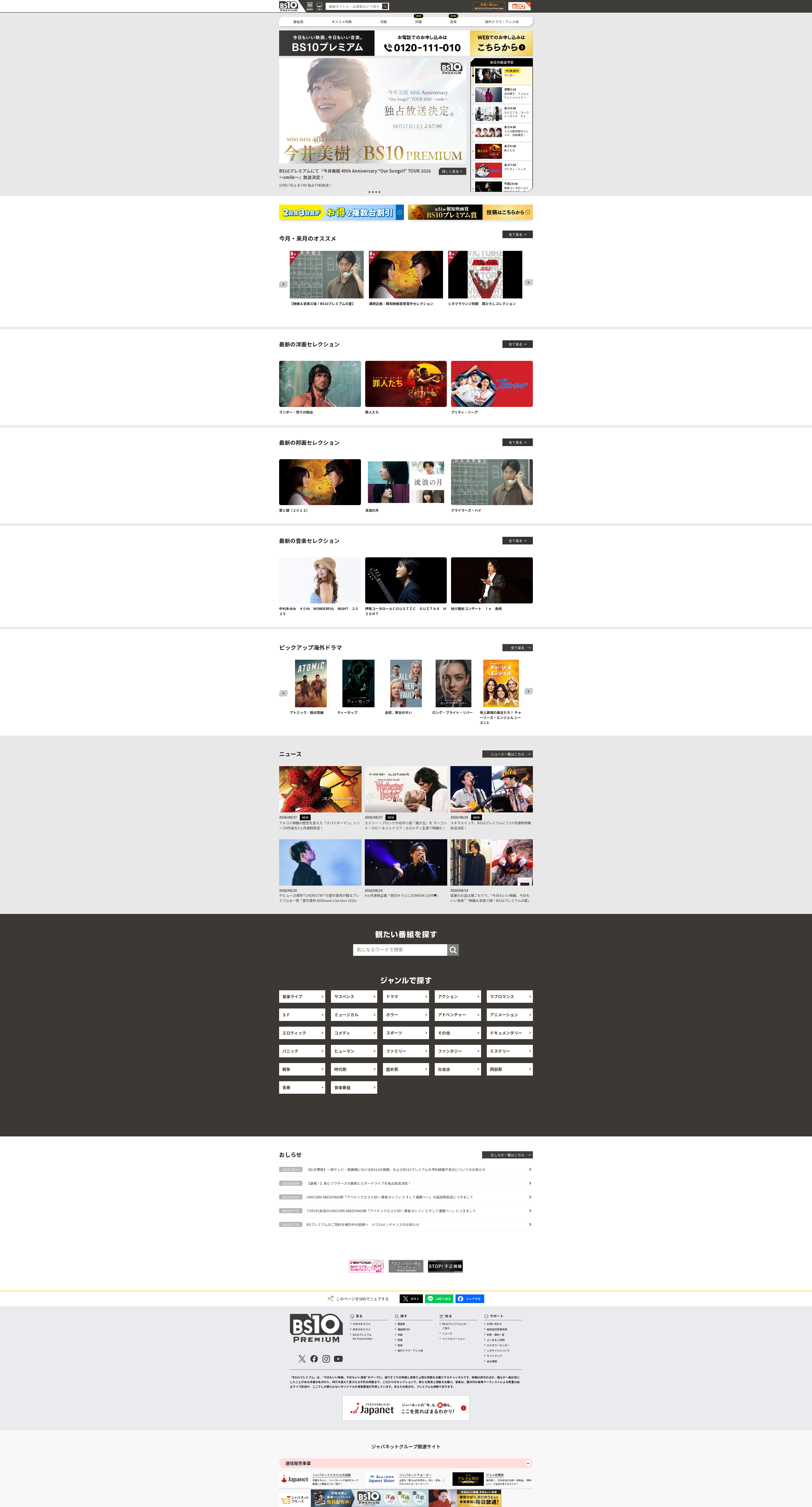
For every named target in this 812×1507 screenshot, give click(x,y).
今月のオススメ (361, 1324)
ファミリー (396, 1051)
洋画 (383, 21)
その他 (444, 1033)
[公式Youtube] (338, 1359)
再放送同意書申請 (497, 1329)
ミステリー (500, 1051)
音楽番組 (342, 1087)
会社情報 (492, 1361)
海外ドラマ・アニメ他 (502, 21)
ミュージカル (346, 1014)
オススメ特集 (342, 21)
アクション (448, 996)
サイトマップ (494, 1355)
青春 (286, 1087)
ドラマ (392, 996)
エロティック (294, 1033)
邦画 (418, 21)
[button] (284, 110)
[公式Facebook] (314, 1359)
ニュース (447, 1333)
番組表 (298, 21)
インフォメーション (453, 1338)
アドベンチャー (452, 1014)
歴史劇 (392, 1069)
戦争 (286, 1069)
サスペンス (344, 996)
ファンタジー (450, 1051)
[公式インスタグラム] (326, 1359)
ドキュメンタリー (506, 1033)
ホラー (392, 1014)
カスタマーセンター (498, 1345)
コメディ (342, 1033)
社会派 (444, 1069)
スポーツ (394, 1033)
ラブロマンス (502, 996)
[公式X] (302, 1359)
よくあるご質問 (496, 1340)
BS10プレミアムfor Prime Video (362, 1336)
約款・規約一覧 (496, 1334)
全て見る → (518, 234)
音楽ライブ (292, 996)
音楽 (453, 21)
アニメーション (504, 1014)
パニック (290, 1051)
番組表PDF (404, 1329)
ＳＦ (286, 1014)
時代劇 (340, 1069)
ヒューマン (344, 1051)
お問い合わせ (494, 1324)
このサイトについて (498, 1350)
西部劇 (496, 1069)
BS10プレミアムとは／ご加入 (455, 1326)
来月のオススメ (361, 1329)
